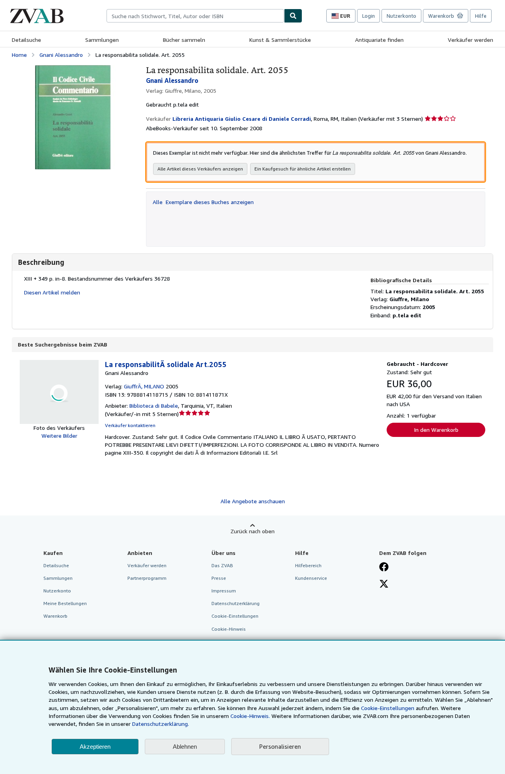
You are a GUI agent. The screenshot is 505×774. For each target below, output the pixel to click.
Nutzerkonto (401, 16)
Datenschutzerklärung (235, 603)
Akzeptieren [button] (95, 746)
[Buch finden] (293, 15)
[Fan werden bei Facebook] (384, 567)
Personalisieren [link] (280, 746)
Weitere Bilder (59, 435)
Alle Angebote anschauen (253, 501)
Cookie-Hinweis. (250, 715)
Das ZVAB (222, 565)
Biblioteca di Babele (153, 405)
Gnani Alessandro (61, 54)
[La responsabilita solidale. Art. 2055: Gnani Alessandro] (73, 69)
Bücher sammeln (184, 39)
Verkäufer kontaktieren (130, 425)
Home (19, 54)
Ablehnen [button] (185, 746)
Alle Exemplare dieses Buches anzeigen (203, 202)
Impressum (223, 591)
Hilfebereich (308, 565)
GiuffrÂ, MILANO (144, 386)
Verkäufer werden (470, 39)
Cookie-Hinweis (228, 629)
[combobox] (195, 15)
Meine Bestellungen (65, 603)
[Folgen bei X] (384, 584)
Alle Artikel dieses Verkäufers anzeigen (200, 169)
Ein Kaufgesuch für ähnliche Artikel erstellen (302, 169)
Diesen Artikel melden (52, 292)
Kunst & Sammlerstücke (280, 39)
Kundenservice (311, 578)
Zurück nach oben (252, 531)
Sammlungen (102, 39)
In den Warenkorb (436, 429)
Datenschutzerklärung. (160, 723)
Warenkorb (55, 616)
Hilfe (480, 16)
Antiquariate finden (379, 39)
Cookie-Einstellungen (387, 708)
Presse (218, 578)
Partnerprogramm (146, 578)
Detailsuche (26, 39)
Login (368, 16)
